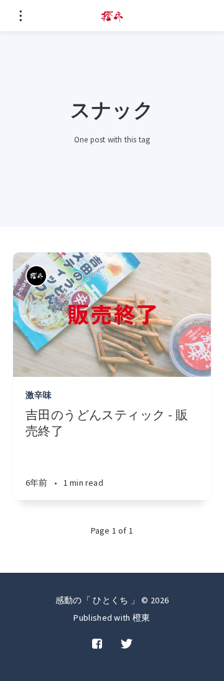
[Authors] (36, 276)
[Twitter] (127, 644)
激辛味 (39, 395)
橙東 (142, 617)
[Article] (112, 314)
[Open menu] (20, 15)
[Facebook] (97, 644)
